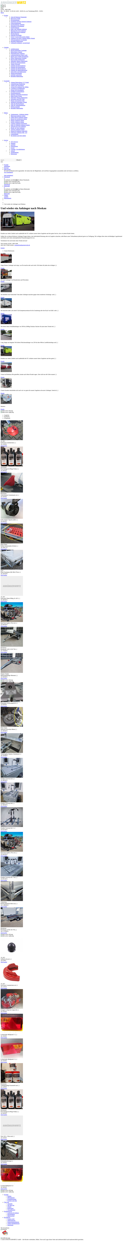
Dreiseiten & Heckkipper (17, 26)
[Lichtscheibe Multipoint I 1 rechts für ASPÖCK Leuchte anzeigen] (12, 1057)
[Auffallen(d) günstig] (6, 262)
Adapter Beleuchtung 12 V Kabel (20, 82)
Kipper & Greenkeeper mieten (19, 119)
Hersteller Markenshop (17, 41)
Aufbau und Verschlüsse (17, 85)
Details (2, 268)
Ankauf (13, 151)
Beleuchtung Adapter (16, 52)
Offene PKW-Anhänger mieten (19, 117)
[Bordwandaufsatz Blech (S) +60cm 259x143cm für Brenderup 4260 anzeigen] (12, 900)
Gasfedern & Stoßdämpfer (18, 88)
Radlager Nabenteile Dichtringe (19, 94)
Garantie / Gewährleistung (18, 149)
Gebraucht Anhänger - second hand (20, 43)
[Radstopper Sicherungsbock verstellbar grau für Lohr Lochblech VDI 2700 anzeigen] (12, 701)
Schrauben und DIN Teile (18, 99)
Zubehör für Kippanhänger (18, 67)
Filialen (9, 1207)
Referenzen (14, 154)
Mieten (6, 113)
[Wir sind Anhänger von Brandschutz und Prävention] (6, 278)
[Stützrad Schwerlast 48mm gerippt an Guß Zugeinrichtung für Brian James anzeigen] (12, 726)
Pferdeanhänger (15, 33)
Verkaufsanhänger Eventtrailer (19, 40)
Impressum (10, 1225)
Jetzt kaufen (4, 445)
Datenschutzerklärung (13, 1222)
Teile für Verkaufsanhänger (18, 105)
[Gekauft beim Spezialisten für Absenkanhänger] (6, 323)
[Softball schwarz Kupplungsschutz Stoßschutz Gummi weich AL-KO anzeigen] (12, 956)
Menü (2, 12)
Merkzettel (7, 193)
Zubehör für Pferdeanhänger (18, 68)
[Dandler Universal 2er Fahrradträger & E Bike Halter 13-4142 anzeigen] (12, 777)
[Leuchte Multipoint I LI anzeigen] (12, 1184)
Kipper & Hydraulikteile (17, 90)
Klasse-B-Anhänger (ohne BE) (19, 131)
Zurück (3, 248)
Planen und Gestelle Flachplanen (19, 56)
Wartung (13, 143)
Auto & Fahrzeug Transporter (19, 17)
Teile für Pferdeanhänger (17, 103)
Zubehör (6, 47)
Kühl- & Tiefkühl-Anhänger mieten (20, 125)
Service (6, 140)
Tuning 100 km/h (15, 64)
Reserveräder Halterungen (18, 59)
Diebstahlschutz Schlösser (18, 53)
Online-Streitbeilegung (13, 1223)
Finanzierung (14, 146)
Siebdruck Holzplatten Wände (19, 102)
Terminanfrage (15, 152)
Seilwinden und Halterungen (18, 72)
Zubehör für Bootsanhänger (18, 65)
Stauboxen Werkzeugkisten (18, 62)
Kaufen (6, 15)
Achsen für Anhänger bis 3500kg (20, 87)
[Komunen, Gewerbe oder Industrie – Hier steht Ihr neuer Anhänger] (6, 403)
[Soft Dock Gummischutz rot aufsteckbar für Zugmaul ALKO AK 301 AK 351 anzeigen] (12, 982)
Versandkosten (11, 1210)
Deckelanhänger (15, 20)
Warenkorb (7, 184)
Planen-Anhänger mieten (17, 120)
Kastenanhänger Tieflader (17, 24)
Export (12, 148)
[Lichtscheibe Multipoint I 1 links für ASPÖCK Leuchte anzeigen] (12, 1033)
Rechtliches (7, 1217)
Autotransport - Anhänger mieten (19, 114)
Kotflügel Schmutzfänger (17, 91)
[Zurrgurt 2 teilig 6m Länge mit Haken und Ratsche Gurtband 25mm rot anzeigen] (12, 1008)
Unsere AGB (10, 1219)
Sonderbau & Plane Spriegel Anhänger (21, 21)
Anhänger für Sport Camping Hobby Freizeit (23, 38)
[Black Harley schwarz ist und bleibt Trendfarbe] (6, 387)
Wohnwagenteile (15, 106)
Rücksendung (11, 1214)
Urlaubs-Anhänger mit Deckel (19, 123)
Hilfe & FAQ (11, 1216)
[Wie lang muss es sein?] (6, 339)
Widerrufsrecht (11, 1220)
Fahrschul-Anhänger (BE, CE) (19, 132)
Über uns (6, 1202)
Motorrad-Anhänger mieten (18, 116)
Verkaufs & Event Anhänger (18, 126)
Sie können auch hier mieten (18, 135)
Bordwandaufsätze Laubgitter (19, 50)
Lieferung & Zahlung (13, 1213)
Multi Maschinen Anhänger (18, 32)
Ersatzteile (7, 81)
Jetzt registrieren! (8, 175)
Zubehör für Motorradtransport (19, 70)
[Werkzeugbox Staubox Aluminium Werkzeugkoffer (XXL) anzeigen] (12, 752)
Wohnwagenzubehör (16, 73)
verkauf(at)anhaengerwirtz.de (22, 245)
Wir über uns (10, 1205)
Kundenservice (8, 1211)
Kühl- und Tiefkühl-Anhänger (19, 29)
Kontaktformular (11, 1199)
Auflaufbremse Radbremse (18, 84)
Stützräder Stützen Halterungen (19, 61)
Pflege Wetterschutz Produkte (18, 58)
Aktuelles (9, 1203)
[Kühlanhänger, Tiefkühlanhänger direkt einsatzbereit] (6, 307)
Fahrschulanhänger (16, 23)
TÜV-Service (14, 141)
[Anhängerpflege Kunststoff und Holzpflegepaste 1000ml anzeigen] (12, 1082)
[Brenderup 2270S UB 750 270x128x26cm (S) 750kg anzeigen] (12, 926)
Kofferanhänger (15, 27)
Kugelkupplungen (15, 93)
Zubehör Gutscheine (16, 75)
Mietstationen (11, 1197)
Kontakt (6, 1194)
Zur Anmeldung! (8, 172)
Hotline (9, 1196)
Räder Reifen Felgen (16, 96)
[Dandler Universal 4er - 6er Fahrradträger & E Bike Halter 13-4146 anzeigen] (12, 876)
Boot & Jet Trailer (15, 18)
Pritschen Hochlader (16, 35)
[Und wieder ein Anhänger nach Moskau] (6, 355)
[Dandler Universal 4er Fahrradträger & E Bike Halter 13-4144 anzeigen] (12, 802)
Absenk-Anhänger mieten (18, 129)
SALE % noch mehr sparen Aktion (20, 37)
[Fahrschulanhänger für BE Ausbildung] (6, 291)
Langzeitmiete (14, 134)
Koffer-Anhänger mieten (17, 122)
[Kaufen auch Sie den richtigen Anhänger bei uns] (6, 371)
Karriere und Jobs (12, 1200)
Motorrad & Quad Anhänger (18, 30)
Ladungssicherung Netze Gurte (19, 55)
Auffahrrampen (15, 49)
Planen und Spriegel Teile (17, 100)
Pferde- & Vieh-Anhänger (18, 128)
